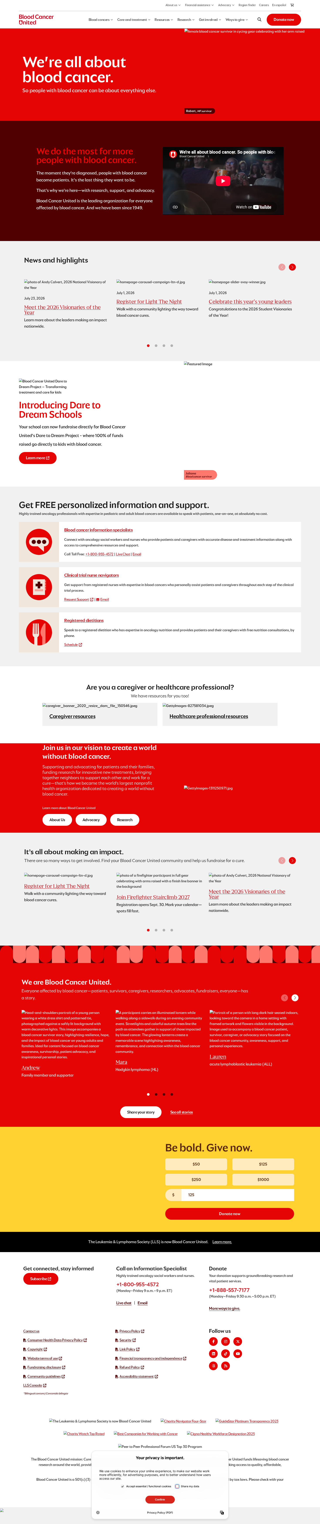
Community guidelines (44, 1376)
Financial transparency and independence (151, 1358)
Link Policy (127, 1349)
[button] (292, 267)
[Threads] (213, 1366)
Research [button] (184, 19)
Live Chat (123, 554)
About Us (57, 819)
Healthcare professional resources (209, 716)
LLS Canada (32, 1385)
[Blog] (225, 1366)
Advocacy (224, 5)
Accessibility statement (137, 1376)
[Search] (259, 19)
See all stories (181, 1112)
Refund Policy (130, 1367)
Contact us (31, 1331)
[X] (237, 1341)
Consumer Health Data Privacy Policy (55, 1340)
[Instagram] (225, 1341)
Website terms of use (42, 1358)
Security (125, 1340)
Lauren (218, 1056)
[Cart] (292, 5)
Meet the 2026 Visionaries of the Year (62, 310)
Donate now (284, 19)
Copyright (34, 1349)
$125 (263, 1164)
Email (137, 554)
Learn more (35, 457)
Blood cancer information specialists (98, 530)
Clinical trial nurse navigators (91, 575)
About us (171, 5)
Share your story (141, 1112)
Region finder (247, 5)
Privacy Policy (130, 1331)
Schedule (71, 644)
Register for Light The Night (149, 301)
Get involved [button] (208, 19)
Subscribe (38, 1278)
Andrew (31, 1068)
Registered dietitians (84, 620)
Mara (121, 1062)
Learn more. (222, 1241)
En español (279, 5)
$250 (196, 1179)
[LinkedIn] (213, 1353)
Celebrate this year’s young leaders (250, 301)
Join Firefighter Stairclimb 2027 (153, 897)
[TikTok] (225, 1353)
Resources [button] (162, 19)
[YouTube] (237, 1353)
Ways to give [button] (235, 19)
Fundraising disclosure (44, 1367)
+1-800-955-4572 (99, 554)
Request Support (76, 599)
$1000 (263, 1179)
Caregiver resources (72, 716)
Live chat (123, 1302)
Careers (264, 5)
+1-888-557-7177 (229, 1290)
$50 (196, 1164)
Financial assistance (197, 5)
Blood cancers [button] (99, 19)
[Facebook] (213, 1341)
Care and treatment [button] (132, 19)
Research (125, 819)
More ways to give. (224, 1308)
